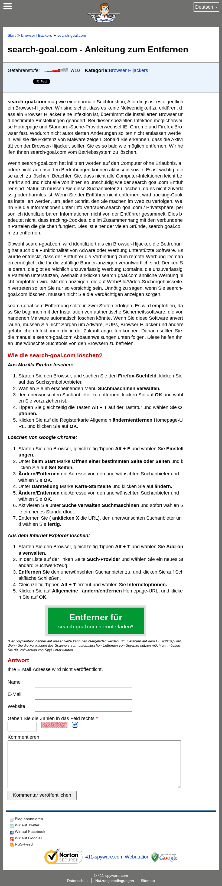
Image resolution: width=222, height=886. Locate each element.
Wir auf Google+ (29, 838)
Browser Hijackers (36, 35)
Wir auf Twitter (27, 825)
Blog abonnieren (29, 819)
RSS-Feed (24, 844)
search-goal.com (71, 35)
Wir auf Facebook (30, 831)
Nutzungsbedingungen (114, 880)
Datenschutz (78, 880)
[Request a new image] (75, 725)
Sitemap (148, 880)
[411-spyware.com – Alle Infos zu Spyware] (103, 12)
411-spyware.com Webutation (117, 857)
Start (12, 35)
